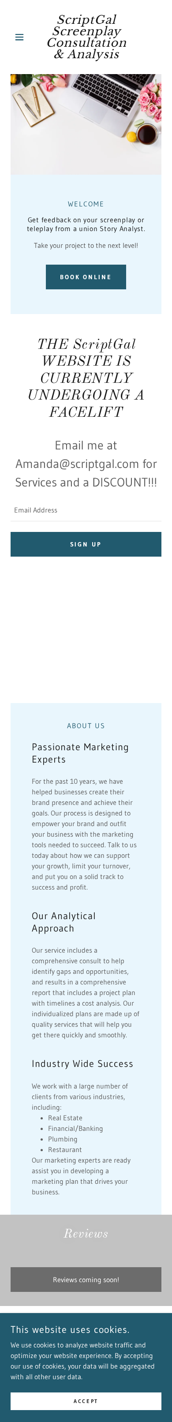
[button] (22, 37)
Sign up (86, 544)
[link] (85, 37)
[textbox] (86, 509)
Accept (86, 1401)
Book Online (86, 277)
